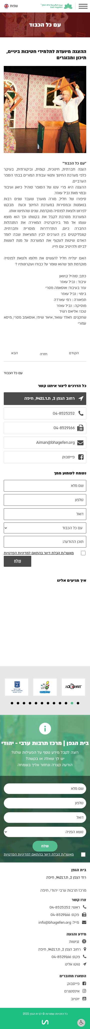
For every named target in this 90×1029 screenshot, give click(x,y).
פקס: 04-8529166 (64, 914)
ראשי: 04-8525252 (65, 907)
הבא (14, 353)
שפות (14, 6)
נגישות (74, 941)
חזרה (43, 354)
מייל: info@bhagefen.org (58, 922)
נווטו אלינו (72, 964)
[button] (78, 703)
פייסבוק (73, 983)
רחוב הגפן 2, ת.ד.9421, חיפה (59, 949)
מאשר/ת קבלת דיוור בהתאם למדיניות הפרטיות (39, 553)
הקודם (74, 353)
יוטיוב (75, 998)
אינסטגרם (72, 991)
